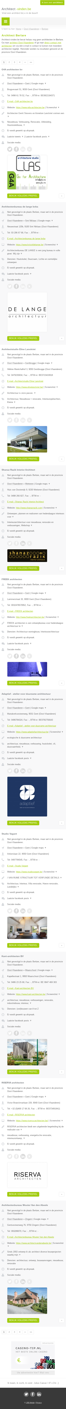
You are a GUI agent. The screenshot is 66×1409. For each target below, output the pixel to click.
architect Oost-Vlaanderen (22, 42)
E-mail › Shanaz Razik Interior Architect (25, 502)
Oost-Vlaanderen (15, 83)
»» (31, 62)
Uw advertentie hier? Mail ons (33, 1372)
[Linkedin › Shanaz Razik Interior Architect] (22, 543)
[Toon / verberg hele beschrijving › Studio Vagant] (35, 877)
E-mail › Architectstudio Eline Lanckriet (25, 381)
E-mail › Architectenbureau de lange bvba (26, 238)
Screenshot (53, 107)
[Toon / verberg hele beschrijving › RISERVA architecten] (35, 1128)
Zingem (28, 1219)
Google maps (38, 83)
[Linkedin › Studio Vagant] (22, 910)
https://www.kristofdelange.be (29, 244)
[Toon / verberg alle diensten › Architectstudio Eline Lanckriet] (35, 400)
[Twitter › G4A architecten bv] (9, 149)
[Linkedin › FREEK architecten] (22, 656)
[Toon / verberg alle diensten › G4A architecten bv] (35, 123)
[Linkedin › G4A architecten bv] (22, 149)
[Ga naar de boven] (61, 196)
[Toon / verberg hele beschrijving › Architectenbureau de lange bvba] (35, 252)
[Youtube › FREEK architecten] (29, 656)
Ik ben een (52, 2)
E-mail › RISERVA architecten (21, 1115)
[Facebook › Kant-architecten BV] (16, 1033)
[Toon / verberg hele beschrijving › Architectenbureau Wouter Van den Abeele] (35, 1253)
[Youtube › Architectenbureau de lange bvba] (29, 286)
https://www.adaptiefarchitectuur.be (32, 732)
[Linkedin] (39, 1394)
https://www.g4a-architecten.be (30, 107)
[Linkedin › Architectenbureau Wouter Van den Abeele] (22, 1281)
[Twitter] (26, 1394)
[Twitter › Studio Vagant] (9, 910)
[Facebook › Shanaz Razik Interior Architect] (16, 543)
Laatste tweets (15, 136)
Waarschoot (30, 970)
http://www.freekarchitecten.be (30, 617)
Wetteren (29, 484)
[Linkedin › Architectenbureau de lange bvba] (22, 286)
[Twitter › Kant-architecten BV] (9, 1033)
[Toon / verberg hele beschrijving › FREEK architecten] (35, 625)
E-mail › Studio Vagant (17, 866)
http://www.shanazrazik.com (29, 508)
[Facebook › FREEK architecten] (16, 656)
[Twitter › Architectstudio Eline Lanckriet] (9, 420)
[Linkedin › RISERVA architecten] (22, 1156)
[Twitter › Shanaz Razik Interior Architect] (9, 543)
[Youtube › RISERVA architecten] (29, 1156)
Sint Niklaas (30, 220)
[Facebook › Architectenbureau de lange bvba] (16, 286)
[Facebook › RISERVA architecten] (16, 1156)
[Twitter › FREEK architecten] (9, 656)
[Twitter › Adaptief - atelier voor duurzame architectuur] (9, 770)
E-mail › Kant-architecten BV (20, 988)
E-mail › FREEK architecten (20, 611)
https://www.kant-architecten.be (30, 994)
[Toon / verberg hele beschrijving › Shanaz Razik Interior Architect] (35, 515)
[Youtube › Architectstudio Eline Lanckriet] (29, 420)
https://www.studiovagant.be (29, 872)
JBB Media (30, 1403)
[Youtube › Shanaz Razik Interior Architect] (29, 543)
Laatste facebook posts (37, 136)
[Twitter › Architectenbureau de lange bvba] (9, 286)
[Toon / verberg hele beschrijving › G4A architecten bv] (35, 115)
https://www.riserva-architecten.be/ (32, 1120)
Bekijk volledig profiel (23, 195)
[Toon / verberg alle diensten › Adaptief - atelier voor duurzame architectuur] (35, 745)
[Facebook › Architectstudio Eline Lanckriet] (16, 420)
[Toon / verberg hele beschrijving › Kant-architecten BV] (35, 1002)
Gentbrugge (30, 363)
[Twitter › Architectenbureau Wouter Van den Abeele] (9, 1281)
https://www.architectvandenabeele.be (33, 1243)
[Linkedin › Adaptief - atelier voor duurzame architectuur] (22, 770)
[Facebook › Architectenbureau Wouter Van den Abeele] (16, 1281)
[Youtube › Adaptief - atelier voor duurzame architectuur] (29, 770)
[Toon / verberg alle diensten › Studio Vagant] (35, 885)
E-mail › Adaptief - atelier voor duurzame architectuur (31, 726)
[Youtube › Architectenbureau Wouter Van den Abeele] (29, 1281)
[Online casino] (33, 1343)
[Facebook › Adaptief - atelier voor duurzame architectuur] (16, 770)
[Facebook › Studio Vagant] (16, 910)
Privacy (39, 1403)
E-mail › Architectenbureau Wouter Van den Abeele (30, 1237)
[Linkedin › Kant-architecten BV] (22, 1033)
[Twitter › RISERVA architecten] (9, 1156)
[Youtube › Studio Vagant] (29, 910)
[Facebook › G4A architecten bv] (16, 149)
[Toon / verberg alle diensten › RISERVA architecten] (35, 1137)
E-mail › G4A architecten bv (20, 101)
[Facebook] (32, 1394)
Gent (27, 83)
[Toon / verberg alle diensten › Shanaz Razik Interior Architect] (35, 524)
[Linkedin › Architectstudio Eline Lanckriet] (22, 420)
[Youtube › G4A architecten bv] (29, 149)
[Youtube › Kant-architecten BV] (29, 1033)
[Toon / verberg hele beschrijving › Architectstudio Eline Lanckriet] (35, 393)
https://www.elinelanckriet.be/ (29, 387)
